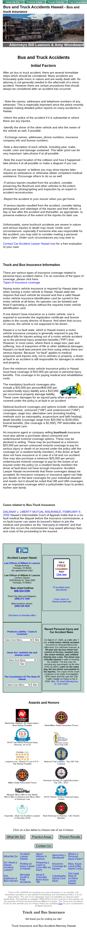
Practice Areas (41, 837)
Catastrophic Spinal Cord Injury (59, 878)
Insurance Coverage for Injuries (59, 866)
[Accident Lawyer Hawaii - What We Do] (13, 2)
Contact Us (43, 846)
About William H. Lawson (41, 856)
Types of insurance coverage (21, 282)
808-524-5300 (22, 591)
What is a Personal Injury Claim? (75, 856)
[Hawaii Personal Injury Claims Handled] (35, 2)
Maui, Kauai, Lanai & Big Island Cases (75, 866)
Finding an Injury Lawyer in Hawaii (27, 866)
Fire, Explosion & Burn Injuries (11, 878)
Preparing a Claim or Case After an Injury (43, 866)
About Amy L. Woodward (59, 856)
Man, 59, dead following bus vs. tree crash (64, 682)
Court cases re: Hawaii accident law (61, 600)
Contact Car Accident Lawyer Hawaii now (29, 243)
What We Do (15, 837)
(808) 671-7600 (22, 598)
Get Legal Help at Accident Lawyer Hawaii (73, 878)
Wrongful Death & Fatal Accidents (25, 878)
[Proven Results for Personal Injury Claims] (56, 2)
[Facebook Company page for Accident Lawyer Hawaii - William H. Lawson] (19, 552)
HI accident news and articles (61, 588)
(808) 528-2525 (22, 606)
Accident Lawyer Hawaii (25, 856)
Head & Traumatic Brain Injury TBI (42, 878)
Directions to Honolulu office (22, 615)
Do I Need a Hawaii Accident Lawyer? (10, 866)
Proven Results (70, 837)
